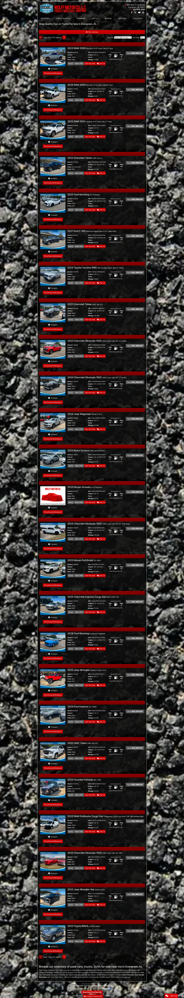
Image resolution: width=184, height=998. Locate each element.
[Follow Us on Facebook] (131, 13)
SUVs (114, 970)
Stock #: (70, 52)
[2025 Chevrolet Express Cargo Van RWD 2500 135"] (53, 605)
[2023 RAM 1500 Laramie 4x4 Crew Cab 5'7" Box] (53, 130)
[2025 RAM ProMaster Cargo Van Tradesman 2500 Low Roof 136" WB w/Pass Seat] (53, 825)
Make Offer (79, 64)
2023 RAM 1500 (89, 121)
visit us (66, 977)
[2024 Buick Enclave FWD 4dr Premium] (53, 459)
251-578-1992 (139, 9)
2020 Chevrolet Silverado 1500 (95, 852)
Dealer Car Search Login (78, 988)
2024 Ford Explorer (82, 706)
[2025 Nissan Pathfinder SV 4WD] (53, 569)
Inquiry (70, 64)
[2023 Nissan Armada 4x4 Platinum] (53, 496)
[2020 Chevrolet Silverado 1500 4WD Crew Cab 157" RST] (53, 861)
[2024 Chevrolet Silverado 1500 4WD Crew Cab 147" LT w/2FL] (53, 386)
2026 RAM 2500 (90, 84)
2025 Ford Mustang (83, 194)
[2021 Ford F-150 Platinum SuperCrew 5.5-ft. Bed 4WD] (53, 240)
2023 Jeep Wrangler (86, 670)
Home (82, 983)
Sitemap (95, 988)
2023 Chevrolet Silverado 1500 (97, 340)
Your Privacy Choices (103, 988)
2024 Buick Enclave (86, 450)
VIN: (89, 52)
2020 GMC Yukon (82, 743)
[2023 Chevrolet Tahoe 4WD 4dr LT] (53, 166)
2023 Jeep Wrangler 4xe (85, 889)
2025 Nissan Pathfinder (84, 560)
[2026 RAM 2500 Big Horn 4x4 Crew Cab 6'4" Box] (53, 93)
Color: (69, 57)
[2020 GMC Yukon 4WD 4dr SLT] (53, 752)
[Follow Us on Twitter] (135, 13)
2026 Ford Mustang (86, 633)
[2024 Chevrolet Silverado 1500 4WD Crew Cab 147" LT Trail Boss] (53, 532)
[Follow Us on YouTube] (139, 13)
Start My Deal (90, 64)
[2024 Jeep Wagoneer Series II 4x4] (53, 422)
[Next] (64, 37)
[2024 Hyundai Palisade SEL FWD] (53, 788)
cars (104, 970)
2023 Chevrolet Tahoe (84, 158)
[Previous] (40, 37)
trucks (108, 970)
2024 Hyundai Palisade (84, 779)
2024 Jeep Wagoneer (84, 414)
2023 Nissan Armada (84, 487)
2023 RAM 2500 (90, 48)
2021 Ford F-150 (91, 231)
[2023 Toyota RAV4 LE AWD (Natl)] (53, 934)
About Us (87, 983)
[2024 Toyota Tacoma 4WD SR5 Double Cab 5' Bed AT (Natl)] (53, 276)
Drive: (69, 59)
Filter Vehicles (92, 32)
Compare (54, 69)
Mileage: (91, 59)
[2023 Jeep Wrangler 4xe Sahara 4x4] (53, 898)
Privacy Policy (99, 983)
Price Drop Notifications (53, 73)
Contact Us (92, 983)
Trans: (90, 57)
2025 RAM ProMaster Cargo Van (105, 816)
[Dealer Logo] (63, 8)
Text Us (102, 64)
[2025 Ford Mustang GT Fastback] (53, 203)
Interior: (70, 55)
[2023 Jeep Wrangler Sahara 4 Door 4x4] (53, 678)
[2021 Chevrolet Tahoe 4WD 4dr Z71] (53, 313)
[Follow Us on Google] (143, 13)
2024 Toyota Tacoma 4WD (95, 267)
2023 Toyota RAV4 (83, 926)
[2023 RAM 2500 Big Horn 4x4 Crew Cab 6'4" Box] (53, 57)
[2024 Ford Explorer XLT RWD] (53, 715)
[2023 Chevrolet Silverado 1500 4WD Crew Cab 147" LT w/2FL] (53, 349)
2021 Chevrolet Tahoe (85, 304)
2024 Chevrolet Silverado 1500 (97, 377)
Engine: (90, 55)
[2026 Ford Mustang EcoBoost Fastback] (53, 642)
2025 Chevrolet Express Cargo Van (93, 596)
